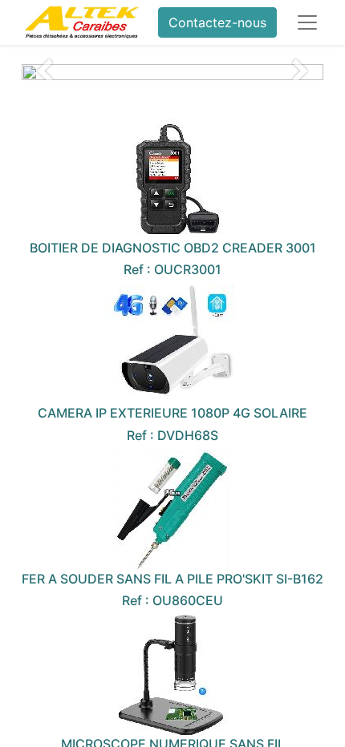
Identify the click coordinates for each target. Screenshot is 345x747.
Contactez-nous (217, 22)
